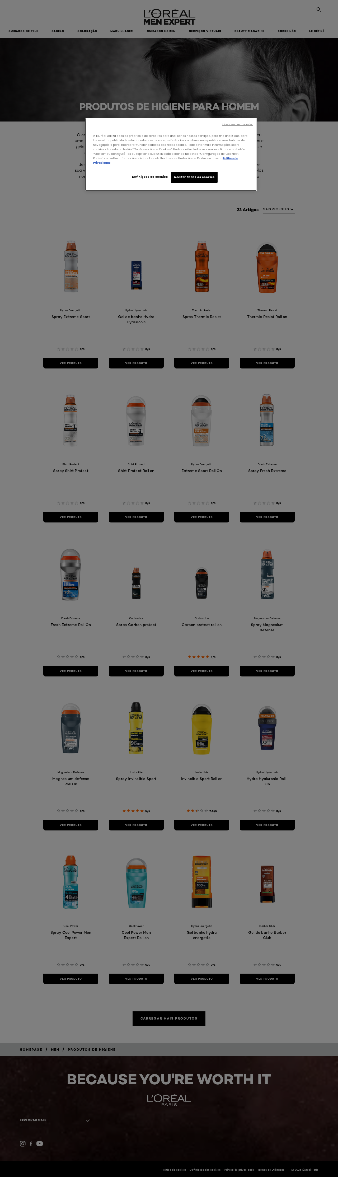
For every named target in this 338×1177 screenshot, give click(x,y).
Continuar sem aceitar (237, 124)
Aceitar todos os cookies (194, 177)
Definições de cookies (150, 177)
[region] (171, 154)
